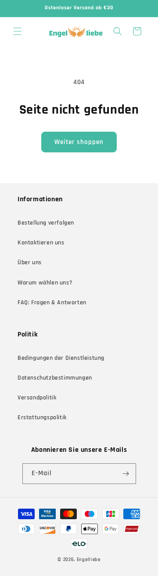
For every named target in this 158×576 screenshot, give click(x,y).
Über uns (30, 262)
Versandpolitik (37, 398)
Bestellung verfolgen (46, 223)
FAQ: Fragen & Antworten (52, 302)
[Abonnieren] (126, 473)
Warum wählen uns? (45, 283)
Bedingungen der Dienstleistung (61, 358)
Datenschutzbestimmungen (55, 378)
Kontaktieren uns (41, 243)
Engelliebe (89, 560)
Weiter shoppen (79, 142)
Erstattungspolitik (42, 417)
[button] (17, 31)
